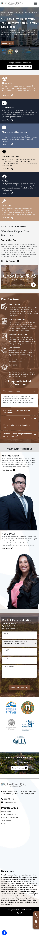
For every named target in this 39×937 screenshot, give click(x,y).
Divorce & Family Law (9, 818)
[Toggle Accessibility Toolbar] (4, 932)
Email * (6, 650)
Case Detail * (9, 667)
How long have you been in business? (17, 419)
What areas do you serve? (13, 391)
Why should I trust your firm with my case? (17, 426)
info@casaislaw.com (11, 628)
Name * (6, 633)
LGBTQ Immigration (8, 814)
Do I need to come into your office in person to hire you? (17, 435)
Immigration (6, 811)
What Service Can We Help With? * (16, 642)
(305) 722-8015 (10, 626)
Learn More (6, 95)
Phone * (6, 658)
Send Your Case (18, 768)
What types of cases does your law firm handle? (17, 411)
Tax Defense (6, 821)
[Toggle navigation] (36, 3)
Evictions (4, 824)
